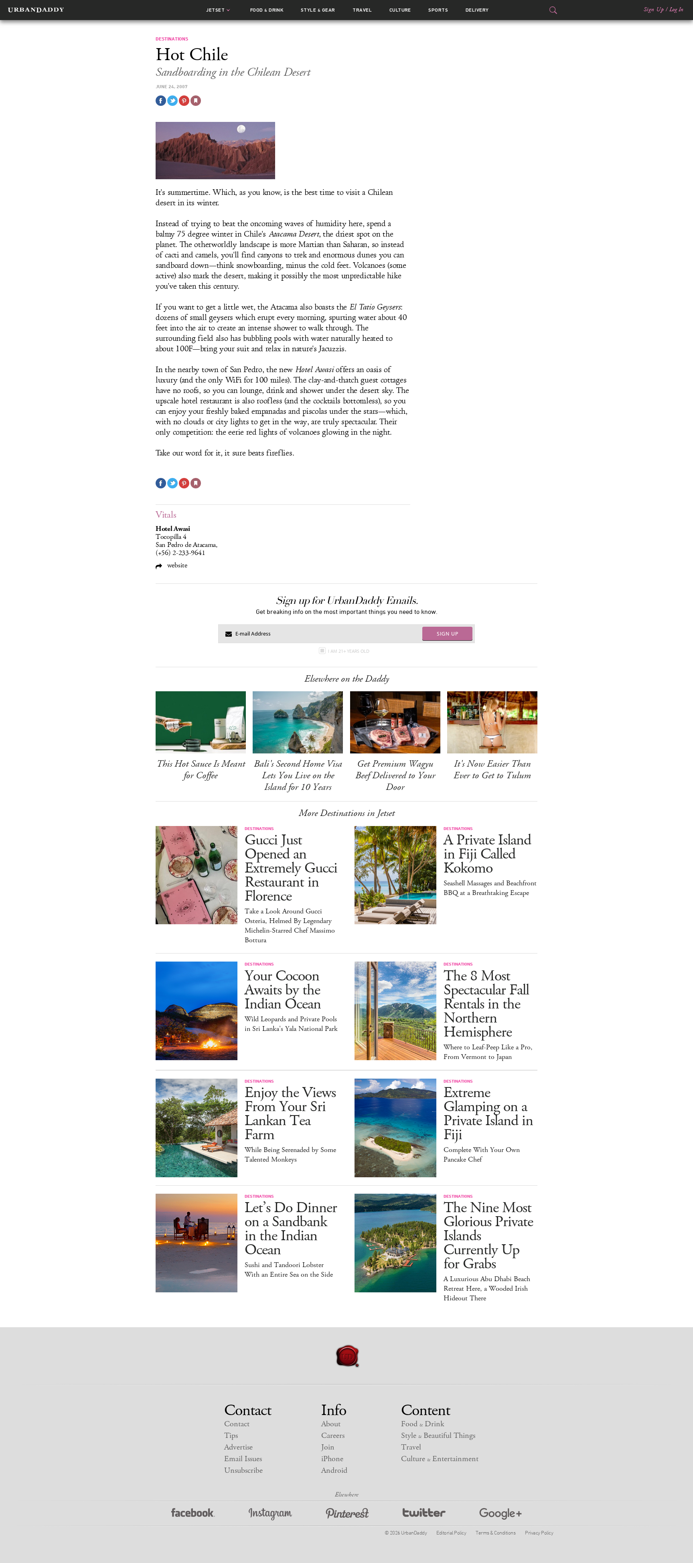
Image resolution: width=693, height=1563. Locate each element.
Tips (231, 1435)
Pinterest (347, 1514)
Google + (500, 1514)
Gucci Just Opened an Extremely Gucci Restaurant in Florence (291, 868)
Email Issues (243, 1459)
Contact (236, 1424)
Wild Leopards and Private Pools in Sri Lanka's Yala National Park (291, 1024)
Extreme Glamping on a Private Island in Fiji (488, 1114)
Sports (438, 10)
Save (184, 100)
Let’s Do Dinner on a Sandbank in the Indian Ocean (291, 1229)
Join (327, 1447)
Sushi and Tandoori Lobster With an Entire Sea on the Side (289, 1270)
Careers (332, 1435)
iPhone (332, 1459)
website (176, 565)
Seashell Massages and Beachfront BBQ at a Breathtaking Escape (490, 888)
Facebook (193, 1514)
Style (318, 10)
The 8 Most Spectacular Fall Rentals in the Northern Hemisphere (486, 1004)
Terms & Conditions (495, 1532)
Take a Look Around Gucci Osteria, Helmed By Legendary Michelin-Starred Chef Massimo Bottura (290, 926)
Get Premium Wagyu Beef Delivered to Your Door (395, 775)
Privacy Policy (539, 1532)
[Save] (195, 100)
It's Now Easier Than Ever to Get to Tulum (492, 769)
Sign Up (654, 10)
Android (334, 1470)
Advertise (238, 1447)
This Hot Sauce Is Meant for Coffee (200, 769)
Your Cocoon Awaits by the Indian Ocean (283, 990)
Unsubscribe (243, 1470)
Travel (362, 10)
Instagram (270, 1514)
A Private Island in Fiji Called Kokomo (487, 854)
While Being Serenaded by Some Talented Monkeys (290, 1154)
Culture (400, 10)
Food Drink (267, 10)
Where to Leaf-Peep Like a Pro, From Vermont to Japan (488, 1052)
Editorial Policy (451, 1532)
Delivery (477, 10)
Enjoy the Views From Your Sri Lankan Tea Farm (290, 1114)
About (330, 1424)
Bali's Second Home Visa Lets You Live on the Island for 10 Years (298, 775)
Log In (676, 10)
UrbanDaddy (36, 10)
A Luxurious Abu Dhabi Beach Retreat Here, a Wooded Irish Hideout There (487, 1288)
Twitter (424, 1514)
